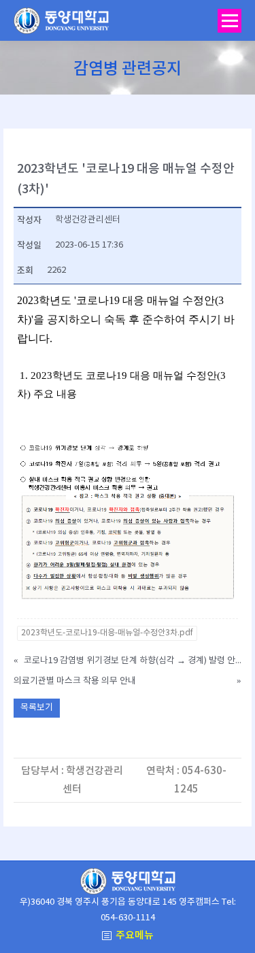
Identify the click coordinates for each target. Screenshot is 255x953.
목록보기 (36, 708)
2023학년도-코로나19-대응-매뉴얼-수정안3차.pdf (107, 633)
